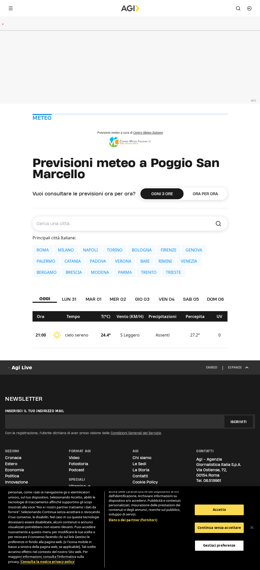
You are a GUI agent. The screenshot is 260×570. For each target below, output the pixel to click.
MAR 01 (93, 299)
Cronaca (13, 457)
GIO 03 (142, 299)
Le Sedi (139, 463)
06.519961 (212, 480)
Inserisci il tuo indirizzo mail (34, 410)
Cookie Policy (145, 482)
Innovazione (16, 482)
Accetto (219, 509)
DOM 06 (215, 299)
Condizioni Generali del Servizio (136, 433)
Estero (11, 463)
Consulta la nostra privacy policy (47, 561)
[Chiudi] (251, 527)
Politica (12, 476)
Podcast (76, 469)
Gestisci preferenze (219, 545)
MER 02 (118, 299)
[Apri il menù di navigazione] (10, 8)
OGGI (44, 298)
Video (74, 457)
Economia (14, 469)
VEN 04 (167, 299)
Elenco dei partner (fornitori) (133, 520)
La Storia (141, 469)
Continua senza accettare (219, 527)
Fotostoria (78, 463)
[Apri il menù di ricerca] (238, 8)
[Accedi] (249, 8)
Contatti (140, 476)
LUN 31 (69, 299)
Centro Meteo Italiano (148, 132)
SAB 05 (191, 299)
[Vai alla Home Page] (130, 8)
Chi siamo (142, 457)
